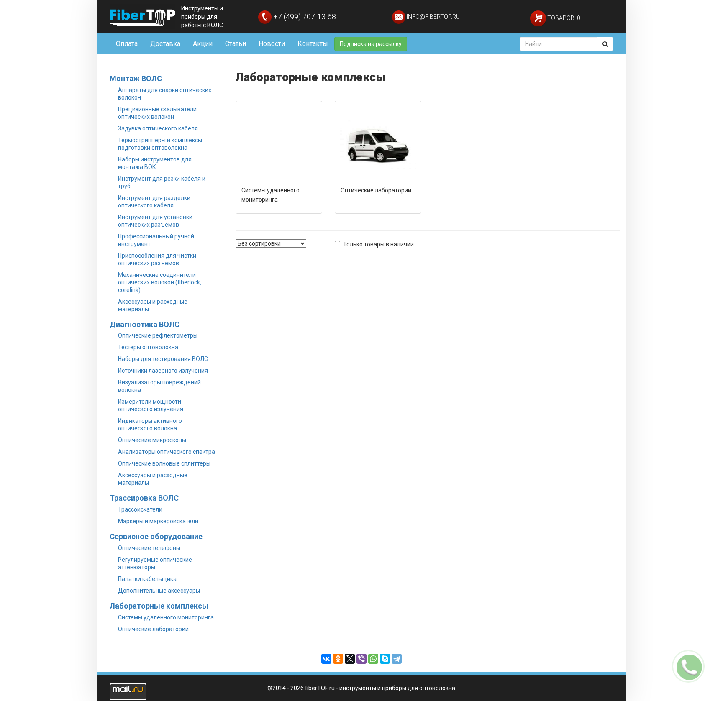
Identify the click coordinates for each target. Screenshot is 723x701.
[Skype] (385, 659)
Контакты (312, 44)
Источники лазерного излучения (163, 370)
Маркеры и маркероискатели (158, 521)
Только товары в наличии (378, 244)
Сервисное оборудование (156, 536)
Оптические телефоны (149, 548)
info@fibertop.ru (432, 16)
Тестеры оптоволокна (148, 347)
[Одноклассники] (338, 659)
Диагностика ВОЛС (144, 324)
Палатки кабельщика (147, 579)
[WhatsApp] (373, 659)
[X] (350, 659)
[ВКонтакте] (326, 659)
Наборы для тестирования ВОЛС (163, 359)
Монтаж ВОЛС (136, 78)
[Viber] (361, 659)
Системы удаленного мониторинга (166, 617)
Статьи (235, 44)
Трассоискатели (140, 509)
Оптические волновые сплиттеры (164, 463)
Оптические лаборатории (153, 629)
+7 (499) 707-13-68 (304, 16)
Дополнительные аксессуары (159, 590)
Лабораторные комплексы (159, 605)
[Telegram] (397, 659)
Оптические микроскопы (152, 440)
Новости (272, 44)
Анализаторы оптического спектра (166, 451)
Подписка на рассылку (371, 44)
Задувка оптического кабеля (158, 128)
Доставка (165, 44)
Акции (203, 44)
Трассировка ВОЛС (144, 498)
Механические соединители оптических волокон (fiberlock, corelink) (159, 282)
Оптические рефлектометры (157, 335)
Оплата (127, 44)
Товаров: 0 (563, 18)
